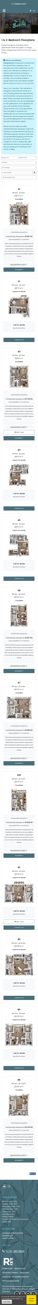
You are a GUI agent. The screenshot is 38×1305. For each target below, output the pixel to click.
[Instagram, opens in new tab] (9, 1186)
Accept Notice (31, 1300)
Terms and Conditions (10, 1272)
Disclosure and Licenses (10, 1281)
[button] (19, 4)
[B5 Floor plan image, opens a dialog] (19, 1105)
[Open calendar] (34, 172)
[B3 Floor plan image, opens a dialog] (19, 964)
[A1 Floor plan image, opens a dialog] (19, 214)
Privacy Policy (24, 1272)
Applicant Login (19, 1268)
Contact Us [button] (24, 340)
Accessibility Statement (20, 1277)
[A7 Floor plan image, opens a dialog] (19, 708)
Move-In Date (7, 172)
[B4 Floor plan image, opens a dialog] (19, 1034)
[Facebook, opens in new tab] (4, 1186)
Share (33, 1173)
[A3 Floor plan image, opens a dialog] (19, 376)
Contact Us (6, 1277)
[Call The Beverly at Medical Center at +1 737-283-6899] (34, 10)
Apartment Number (9, 177)
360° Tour (25, 432)
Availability (21, 270)
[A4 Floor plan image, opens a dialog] (19, 475)
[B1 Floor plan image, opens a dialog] (19, 892)
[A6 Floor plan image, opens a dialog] (19, 615)
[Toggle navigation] (4, 10)
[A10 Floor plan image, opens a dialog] (19, 800)
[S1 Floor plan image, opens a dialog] (19, 306)
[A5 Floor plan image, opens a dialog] (19, 545)
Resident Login (7, 1268)
